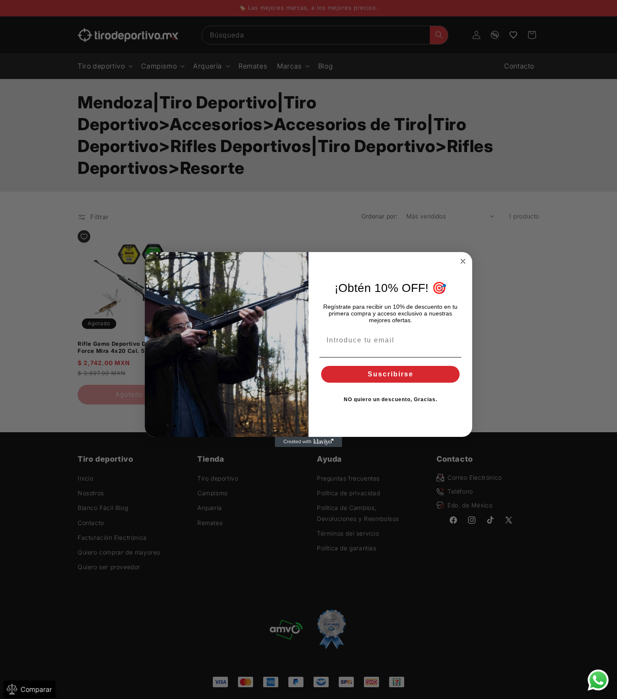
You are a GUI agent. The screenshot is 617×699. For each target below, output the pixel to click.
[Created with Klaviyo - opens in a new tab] (308, 442)
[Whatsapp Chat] (598, 680)
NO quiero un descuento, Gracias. (390, 399)
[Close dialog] (463, 261)
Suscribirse (390, 374)
